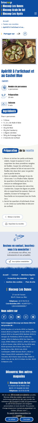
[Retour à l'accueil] (9, 2)
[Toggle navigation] (35, 14)
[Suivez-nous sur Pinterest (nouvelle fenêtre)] (33, 317)
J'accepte (26, 419)
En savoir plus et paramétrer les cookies (19, 414)
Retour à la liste (14, 217)
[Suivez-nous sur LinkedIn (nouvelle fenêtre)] (11, 317)
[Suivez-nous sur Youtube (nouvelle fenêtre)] (18, 317)
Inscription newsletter (20, 262)
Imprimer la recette (16, 224)
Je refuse (11, 419)
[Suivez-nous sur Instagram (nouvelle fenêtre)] (25, 317)
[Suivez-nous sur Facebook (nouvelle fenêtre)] (4, 317)
